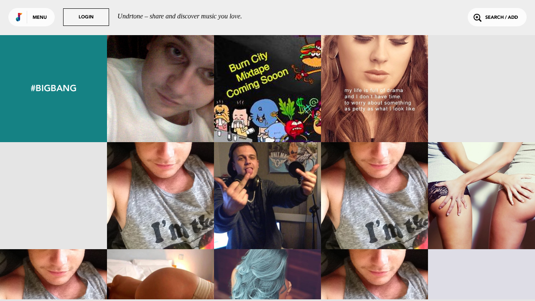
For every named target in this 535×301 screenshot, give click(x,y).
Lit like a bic (481, 119)
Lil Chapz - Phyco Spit (267, 226)
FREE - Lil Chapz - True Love (267, 115)
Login (86, 17)
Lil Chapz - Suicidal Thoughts (374, 222)
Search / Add (501, 17)
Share (183, 88)
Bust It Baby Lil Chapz (53, 226)
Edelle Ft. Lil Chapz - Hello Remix (374, 115)
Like (138, 88)
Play (160, 88)
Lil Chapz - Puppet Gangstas (481, 222)
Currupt (160, 226)
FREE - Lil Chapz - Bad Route (160, 115)
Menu (40, 17)
